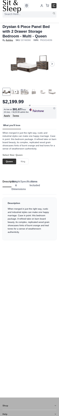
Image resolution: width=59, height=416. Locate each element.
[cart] (47, 6)
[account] (41, 5)
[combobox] (29, 14)
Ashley (9, 40)
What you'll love (11, 125)
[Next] (52, 63)
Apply (7, 115)
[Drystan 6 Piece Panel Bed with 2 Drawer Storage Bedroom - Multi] (29, 63)
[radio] (9, 161)
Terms (16, 115)
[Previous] (6, 63)
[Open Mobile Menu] (53, 5)
